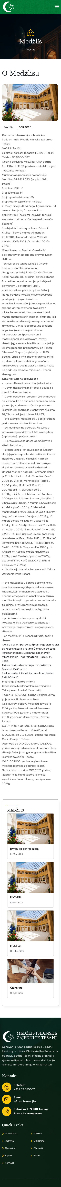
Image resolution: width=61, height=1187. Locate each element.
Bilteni (37, 1155)
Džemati (38, 1148)
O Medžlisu (11, 1133)
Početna (30, 49)
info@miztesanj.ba (25, 1101)
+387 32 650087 (24, 1089)
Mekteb (38, 1133)
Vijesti (8, 1155)
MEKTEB (15, 946)
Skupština (39, 1140)
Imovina (9, 1140)
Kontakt (9, 1162)
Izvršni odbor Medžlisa (24, 849)
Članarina (16, 987)
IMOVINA (16, 897)
